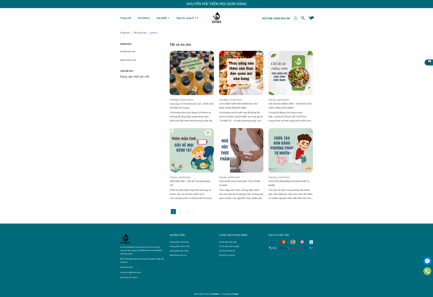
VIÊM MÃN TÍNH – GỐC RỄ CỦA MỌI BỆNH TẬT (190, 183)
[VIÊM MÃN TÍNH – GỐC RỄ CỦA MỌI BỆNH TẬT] (192, 150)
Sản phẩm (161, 18)
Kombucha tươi (127, 51)
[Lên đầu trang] (422, 280)
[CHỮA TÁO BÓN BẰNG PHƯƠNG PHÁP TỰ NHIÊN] (290, 150)
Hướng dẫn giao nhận (179, 251)
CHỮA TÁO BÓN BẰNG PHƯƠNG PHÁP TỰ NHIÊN (289, 183)
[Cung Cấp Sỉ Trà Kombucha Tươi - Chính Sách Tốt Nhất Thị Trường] (192, 73)
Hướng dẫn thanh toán (180, 247)
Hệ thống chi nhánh (129, 277)
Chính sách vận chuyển (229, 247)
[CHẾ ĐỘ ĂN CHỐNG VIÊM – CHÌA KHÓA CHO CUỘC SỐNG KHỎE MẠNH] (290, 73)
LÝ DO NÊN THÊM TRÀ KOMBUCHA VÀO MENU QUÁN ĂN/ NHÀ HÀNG (238, 106)
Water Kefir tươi (128, 60)
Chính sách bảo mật (228, 242)
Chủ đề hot (126, 71)
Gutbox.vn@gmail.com (130, 272)
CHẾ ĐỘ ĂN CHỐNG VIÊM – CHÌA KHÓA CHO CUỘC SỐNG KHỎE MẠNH (290, 106)
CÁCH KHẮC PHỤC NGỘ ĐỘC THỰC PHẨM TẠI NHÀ (239, 183)
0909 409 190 (281, 18)
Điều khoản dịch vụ (178, 255)
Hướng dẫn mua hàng (179, 242)
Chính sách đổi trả (227, 251)
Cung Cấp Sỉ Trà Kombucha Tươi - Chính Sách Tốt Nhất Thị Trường (192, 106)
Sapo (236, 294)
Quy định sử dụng (227, 255)
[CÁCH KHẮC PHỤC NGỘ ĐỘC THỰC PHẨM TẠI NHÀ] (241, 150)
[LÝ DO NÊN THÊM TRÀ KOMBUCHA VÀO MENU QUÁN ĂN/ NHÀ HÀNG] (241, 73)
